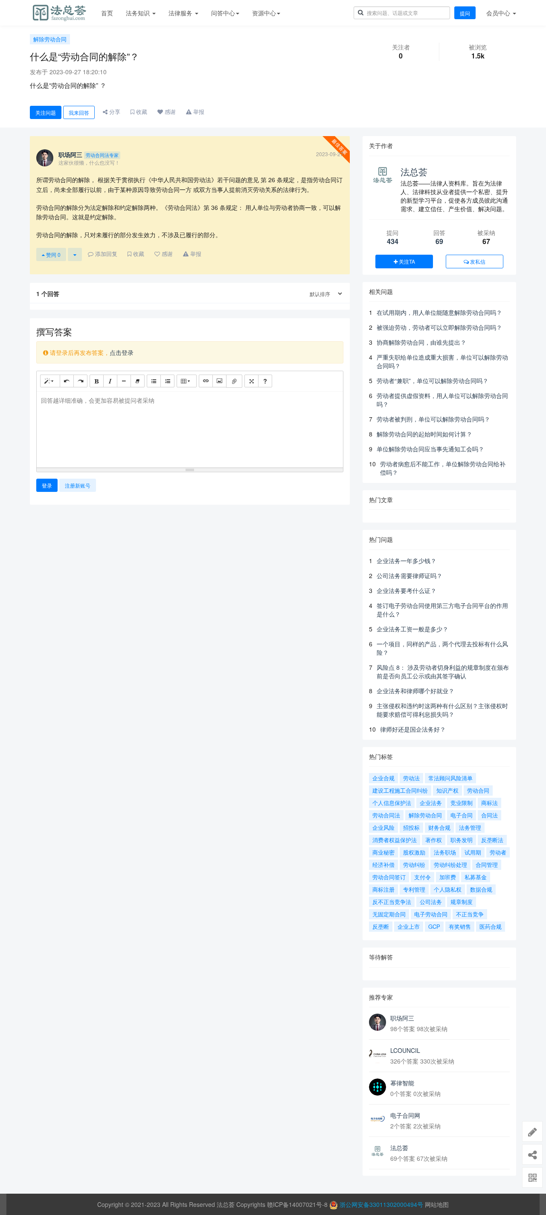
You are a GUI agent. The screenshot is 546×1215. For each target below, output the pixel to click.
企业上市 (409, 926)
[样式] (50, 381)
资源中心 (264, 13)
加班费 (447, 877)
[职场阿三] (377, 1022)
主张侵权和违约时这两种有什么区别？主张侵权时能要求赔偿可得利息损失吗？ (442, 709)
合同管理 (487, 864)
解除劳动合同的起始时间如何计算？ (424, 434)
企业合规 (383, 778)
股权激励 (414, 852)
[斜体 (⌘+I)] (110, 381)
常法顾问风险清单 (450, 778)
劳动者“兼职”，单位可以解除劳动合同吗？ (432, 380)
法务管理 (470, 827)
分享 (113, 112)
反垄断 (380, 926)
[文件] (234, 381)
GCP (434, 926)
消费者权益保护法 (394, 840)
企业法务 (431, 803)
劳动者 (498, 852)
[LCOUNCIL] (377, 1054)
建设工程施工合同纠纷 (400, 790)
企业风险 (383, 827)
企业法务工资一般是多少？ (412, 629)
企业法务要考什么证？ (406, 590)
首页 (107, 13)
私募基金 (476, 877)
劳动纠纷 (414, 864)
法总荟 (414, 171)
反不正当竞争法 (391, 902)
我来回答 (79, 112)
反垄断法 (492, 840)
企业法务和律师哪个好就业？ (415, 690)
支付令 (422, 877)
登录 (47, 485)
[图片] (219, 381)
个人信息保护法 (391, 803)
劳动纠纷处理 (450, 864)
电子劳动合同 (430, 914)
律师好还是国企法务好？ (413, 729)
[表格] (187, 381)
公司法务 (431, 902)
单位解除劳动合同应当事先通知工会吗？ (430, 449)
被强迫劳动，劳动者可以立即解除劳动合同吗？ (439, 327)
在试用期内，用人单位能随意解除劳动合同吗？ (439, 312)
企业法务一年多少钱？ (406, 560)
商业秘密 (383, 852)
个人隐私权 (448, 889)
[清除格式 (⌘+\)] (138, 381)
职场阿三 (402, 1018)
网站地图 (437, 1204)
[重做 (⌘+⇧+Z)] (80, 381)
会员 (498, 13)
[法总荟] (377, 1151)
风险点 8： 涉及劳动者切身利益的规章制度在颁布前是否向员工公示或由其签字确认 (443, 671)
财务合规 (439, 827)
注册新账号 (77, 485)
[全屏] (251, 381)
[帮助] (265, 381)
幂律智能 (402, 1082)
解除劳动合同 (50, 39)
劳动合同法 (386, 815)
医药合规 (490, 926)
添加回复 (105, 254)
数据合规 (481, 889)
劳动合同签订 (389, 877)
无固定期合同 (389, 914)
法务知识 (138, 13)
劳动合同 (478, 790)
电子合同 (461, 815)
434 (392, 241)
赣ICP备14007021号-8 (298, 1204)
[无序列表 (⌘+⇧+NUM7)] (154, 381)
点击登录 (122, 352)
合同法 (489, 815)
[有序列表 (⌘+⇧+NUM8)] (167, 381)
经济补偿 (383, 864)
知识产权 (447, 790)
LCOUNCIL (405, 1050)
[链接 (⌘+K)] (206, 381)
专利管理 (414, 889)
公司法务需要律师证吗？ (409, 575)
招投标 (411, 827)
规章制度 (461, 902)
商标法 (489, 803)
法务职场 (445, 852)
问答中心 (223, 13)
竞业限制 (461, 803)
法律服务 (181, 13)
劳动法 (411, 778)
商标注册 (383, 889)
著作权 (433, 840)
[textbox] (190, 428)
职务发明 (461, 840)
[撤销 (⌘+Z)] (67, 381)
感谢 (169, 112)
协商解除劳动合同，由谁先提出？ (421, 342)
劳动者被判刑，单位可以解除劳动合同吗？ (433, 419)
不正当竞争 (470, 914)
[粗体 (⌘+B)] (97, 381)
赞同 (53, 254)
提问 (465, 13)
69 (439, 241)
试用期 (473, 852)
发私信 (477, 261)
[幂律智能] (377, 1087)
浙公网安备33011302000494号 (381, 1204)
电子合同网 (405, 1115)
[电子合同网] (377, 1119)
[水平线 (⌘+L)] (124, 381)
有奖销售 (460, 926)
